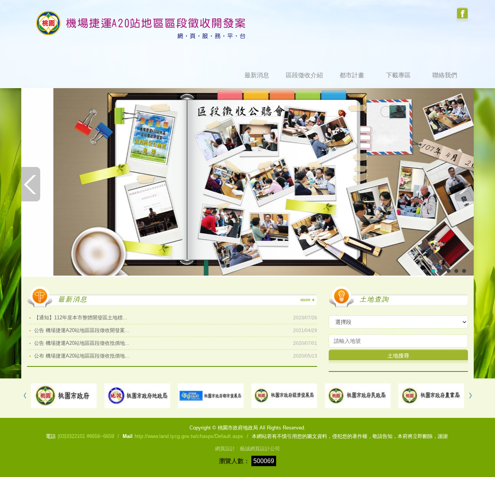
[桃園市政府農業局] (431, 395)
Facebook (462, 15)
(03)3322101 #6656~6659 (86, 436)
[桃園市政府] (64, 395)
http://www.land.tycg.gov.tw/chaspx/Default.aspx (189, 436)
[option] (64, 395)
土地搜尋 (398, 356)
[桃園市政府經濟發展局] (284, 395)
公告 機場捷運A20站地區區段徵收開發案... (175, 330)
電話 (51, 436)
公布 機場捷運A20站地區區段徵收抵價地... (175, 356)
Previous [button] (25, 396)
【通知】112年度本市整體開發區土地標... (175, 317)
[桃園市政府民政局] (358, 395)
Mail (128, 436)
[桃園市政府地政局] (137, 395)
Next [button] (470, 396)
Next (464, 184)
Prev (31, 184)
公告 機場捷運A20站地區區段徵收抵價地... (175, 343)
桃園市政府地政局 (141, 25)
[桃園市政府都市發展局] (211, 395)
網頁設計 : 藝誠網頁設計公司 (247, 448)
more (307, 300)
